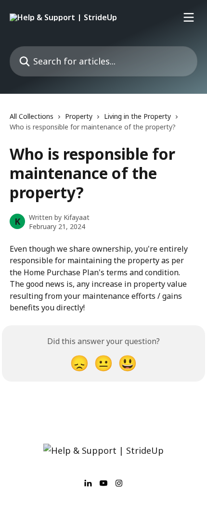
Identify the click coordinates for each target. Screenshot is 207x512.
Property (78, 116)
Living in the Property (137, 116)
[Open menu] (188, 17)
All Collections (31, 116)
